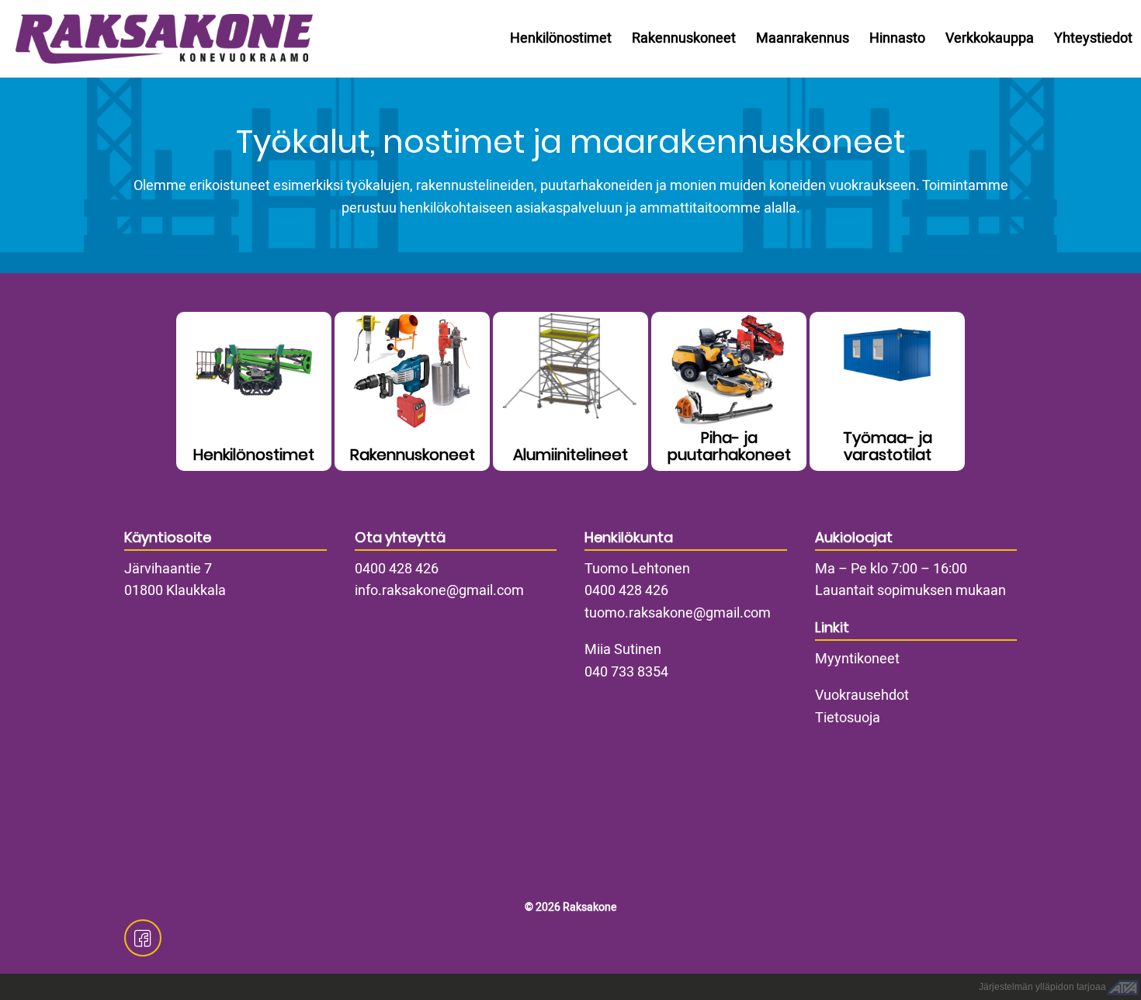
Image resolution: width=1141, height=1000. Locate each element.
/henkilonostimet (253, 391)
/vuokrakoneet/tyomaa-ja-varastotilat (887, 391)
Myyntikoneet (857, 659)
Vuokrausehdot (862, 695)
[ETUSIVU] (159, 39)
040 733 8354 (626, 672)
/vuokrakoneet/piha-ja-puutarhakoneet (728, 391)
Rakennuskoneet (684, 38)
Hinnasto (897, 38)
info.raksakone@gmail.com (439, 590)
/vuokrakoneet (412, 391)
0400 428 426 (397, 569)
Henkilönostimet (561, 38)
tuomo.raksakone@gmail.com (677, 613)
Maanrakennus (802, 38)
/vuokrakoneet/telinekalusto (570, 391)
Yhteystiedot (1093, 38)
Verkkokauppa (989, 38)
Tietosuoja (847, 718)
